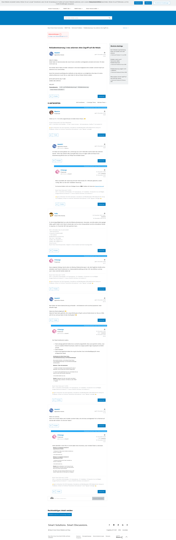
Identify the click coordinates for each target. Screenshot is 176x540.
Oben (126, 536)
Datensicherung (99, 186)
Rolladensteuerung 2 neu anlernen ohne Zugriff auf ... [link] (96, 28)
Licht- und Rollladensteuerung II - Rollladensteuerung (74, 87)
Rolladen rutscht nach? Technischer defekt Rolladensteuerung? (116, 61)
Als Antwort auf (64, 148)
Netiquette (108, 536)
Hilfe (119, 530)
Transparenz (78, 537)
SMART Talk (66, 8)
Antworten (101, 96)
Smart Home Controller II (57, 89)
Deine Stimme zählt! (91, 8)
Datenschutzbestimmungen (98, 536)
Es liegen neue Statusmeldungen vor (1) (57, 36)
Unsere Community (53, 8)
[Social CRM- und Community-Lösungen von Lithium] (119, 536)
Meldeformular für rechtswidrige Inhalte (60, 514)
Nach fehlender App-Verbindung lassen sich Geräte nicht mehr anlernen (118, 51)
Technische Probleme (77, 28)
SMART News (77, 8)
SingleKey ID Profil (111, 530)
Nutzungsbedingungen (86, 536)
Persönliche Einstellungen (162, 3)
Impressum (78, 536)
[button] (138, 3)
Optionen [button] (125, 28)
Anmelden (125, 530)
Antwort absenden (98, 498)
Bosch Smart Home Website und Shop (60, 530)
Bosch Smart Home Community (55, 28)
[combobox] (88, 18)
